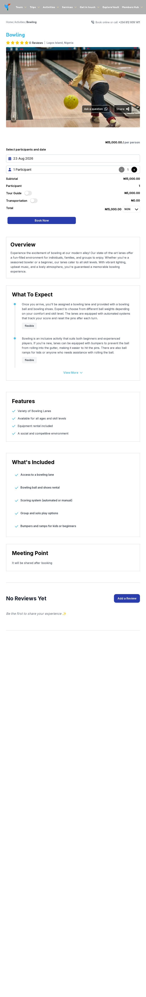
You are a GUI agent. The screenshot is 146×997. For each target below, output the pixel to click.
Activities (49, 7)
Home (9, 22)
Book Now (42, 220)
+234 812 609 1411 (129, 22)
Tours (19, 7)
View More (70, 372)
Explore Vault (111, 7)
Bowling (31, 22)
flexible (29, 325)
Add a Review (127, 598)
